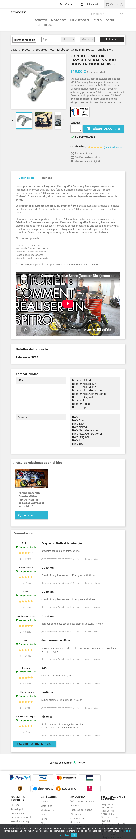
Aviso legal (17, 809)
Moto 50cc (58, 20)
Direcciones (76, 814)
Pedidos (74, 805)
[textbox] (49, 39)
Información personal (82, 801)
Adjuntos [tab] (46, 178)
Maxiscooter (80, 20)
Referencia (23, 357)
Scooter (41, 20)
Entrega (15, 804)
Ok (74, 835)
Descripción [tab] (26, 178)
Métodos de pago (20, 821)
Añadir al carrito (103, 129)
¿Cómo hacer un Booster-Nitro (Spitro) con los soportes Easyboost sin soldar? (31, 499)
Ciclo (98, 20)
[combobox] (48, 39)
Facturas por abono (81, 809)
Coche (110, 20)
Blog (48, 25)
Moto (43, 814)
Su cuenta (77, 796)
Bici (37, 25)
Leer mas (25, 516)
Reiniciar (111, 39)
